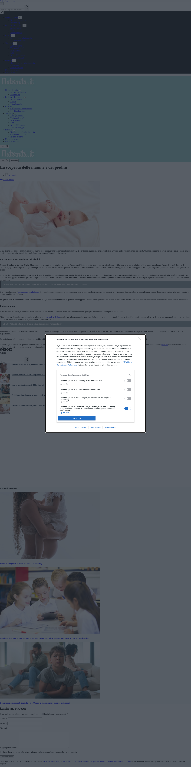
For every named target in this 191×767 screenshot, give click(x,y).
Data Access (95, 427)
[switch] (127, 380)
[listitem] (95, 375)
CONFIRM (77, 418)
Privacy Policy (110, 427)
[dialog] (95, 383)
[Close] (140, 339)
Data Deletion (80, 427)
